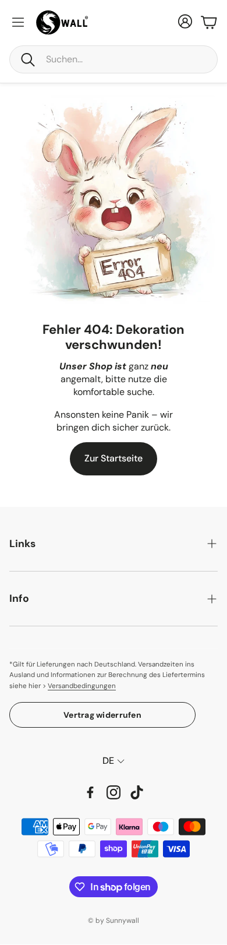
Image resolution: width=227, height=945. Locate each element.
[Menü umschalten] (18, 22)
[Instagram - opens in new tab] (113, 792)
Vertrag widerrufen (102, 715)
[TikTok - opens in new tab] (137, 792)
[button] (113, 59)
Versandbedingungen (82, 686)
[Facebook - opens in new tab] (90, 792)
